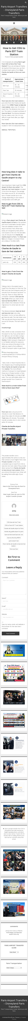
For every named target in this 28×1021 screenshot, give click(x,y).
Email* (4, 606)
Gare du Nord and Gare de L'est (14, 534)
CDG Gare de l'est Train (14, 522)
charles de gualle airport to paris (13, 531)
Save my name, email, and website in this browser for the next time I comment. (13, 626)
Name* (4, 598)
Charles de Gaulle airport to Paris (13, 528)
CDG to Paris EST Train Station (14, 525)
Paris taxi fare (14, 549)
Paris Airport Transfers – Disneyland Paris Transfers (14, 1003)
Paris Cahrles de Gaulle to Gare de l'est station (14, 545)
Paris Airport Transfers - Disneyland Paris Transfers (14, 10)
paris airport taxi (14, 541)
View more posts (14, 515)
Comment (5, 577)
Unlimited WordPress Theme (10, 1017)
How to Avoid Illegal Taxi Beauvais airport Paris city (14, 932)
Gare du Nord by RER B (13, 538)
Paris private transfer (17, 57)
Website (4, 614)
